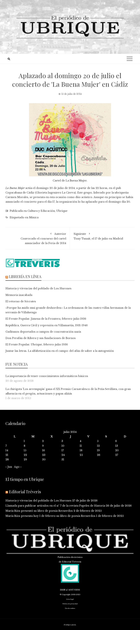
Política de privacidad (70, 604)
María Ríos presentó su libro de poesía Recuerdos (39, 510)
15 (25, 450)
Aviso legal (70, 599)
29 (25, 459)
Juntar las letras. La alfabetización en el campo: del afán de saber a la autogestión (59, 351)
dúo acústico (83, 197)
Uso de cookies (70, 608)
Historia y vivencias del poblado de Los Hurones (38, 288)
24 (63, 455)
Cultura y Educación (41, 210)
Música (33, 217)
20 (117, 450)
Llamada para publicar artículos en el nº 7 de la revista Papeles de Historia (55, 505)
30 (44, 459)
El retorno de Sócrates (20, 301)
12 (98, 445)
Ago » (18, 466)
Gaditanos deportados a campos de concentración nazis (43, 331)
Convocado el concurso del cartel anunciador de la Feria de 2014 (43, 238)
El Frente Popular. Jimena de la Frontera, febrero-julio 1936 (45, 318)
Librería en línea (25, 276)
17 (62, 450)
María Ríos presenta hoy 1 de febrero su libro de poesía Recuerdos (50, 516)
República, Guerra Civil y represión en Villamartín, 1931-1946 (46, 325)
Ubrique (61, 210)
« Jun (8, 466)
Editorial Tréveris (25, 491)
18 (81, 450)
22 (25, 455)
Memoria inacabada (18, 295)
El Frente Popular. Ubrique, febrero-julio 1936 (36, 344)
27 (116, 455)
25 (81, 455)
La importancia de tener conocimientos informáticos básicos (46, 376)
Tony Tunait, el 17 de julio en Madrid (98, 236)
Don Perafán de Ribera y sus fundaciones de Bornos (40, 338)
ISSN (62, 590)
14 (6, 450)
